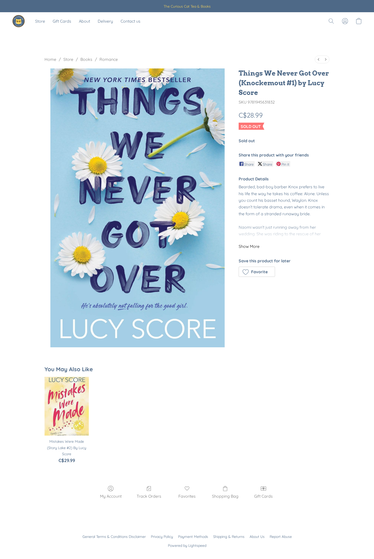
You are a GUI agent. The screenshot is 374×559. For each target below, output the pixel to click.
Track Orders (149, 496)
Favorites (187, 496)
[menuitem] (318, 59)
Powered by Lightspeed (187, 545)
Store (40, 21)
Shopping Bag (225, 496)
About (84, 21)
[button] (18, 21)
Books (86, 59)
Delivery (105, 21)
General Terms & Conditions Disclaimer (114, 536)
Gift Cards (62, 21)
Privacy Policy (162, 536)
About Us (257, 536)
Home (50, 59)
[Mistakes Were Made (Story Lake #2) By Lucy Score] (67, 406)
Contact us (130, 21)
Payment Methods (193, 536)
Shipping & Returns (228, 536)
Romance (108, 59)
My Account (111, 496)
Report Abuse (281, 536)
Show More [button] (249, 246)
